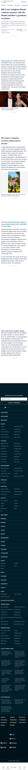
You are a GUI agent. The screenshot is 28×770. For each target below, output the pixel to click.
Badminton (3, 563)
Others (2, 568)
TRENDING (3, 518)
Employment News (18, 491)
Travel (15, 508)
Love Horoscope (4, 621)
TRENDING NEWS (5, 604)
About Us (3, 717)
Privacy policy (4, 719)
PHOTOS (3, 526)
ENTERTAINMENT (5, 465)
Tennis (15, 566)
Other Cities (17, 461)
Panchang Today (4, 624)
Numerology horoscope (19, 621)
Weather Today (13, 719)
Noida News (17, 456)
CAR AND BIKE (4, 553)
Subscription (4, 722)
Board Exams (17, 489)
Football (16, 563)
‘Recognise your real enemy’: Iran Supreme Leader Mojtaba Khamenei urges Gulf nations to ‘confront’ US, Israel (20, 663)
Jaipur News (17, 451)
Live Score (3, 429)
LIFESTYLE (3, 498)
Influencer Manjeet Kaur (19, 607)
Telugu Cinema (17, 635)
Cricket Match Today (19, 426)
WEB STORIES (4, 515)
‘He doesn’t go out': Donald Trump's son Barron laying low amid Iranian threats (6, 653)
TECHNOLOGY (4, 557)
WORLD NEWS (4, 416)
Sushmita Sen (17, 609)
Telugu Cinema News (5, 473)
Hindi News (16, 641)
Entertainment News (5, 638)
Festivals (16, 503)
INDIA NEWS (4, 420)
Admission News (4, 489)
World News (10, 5)
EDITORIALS (4, 549)
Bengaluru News (4, 443)
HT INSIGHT (4, 576)
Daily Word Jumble (5, 596)
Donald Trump (4, 614)
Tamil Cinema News (18, 470)
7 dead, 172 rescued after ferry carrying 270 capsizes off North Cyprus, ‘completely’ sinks (6, 672)
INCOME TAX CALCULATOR (7, 600)
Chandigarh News (5, 446)
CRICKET (3, 424)
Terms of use (22, 717)
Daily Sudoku (4, 594)
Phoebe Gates (5, 60)
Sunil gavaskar (17, 612)
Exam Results (4, 494)
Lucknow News (17, 454)
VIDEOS (3, 530)
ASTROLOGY (4, 480)
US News (3, 5)
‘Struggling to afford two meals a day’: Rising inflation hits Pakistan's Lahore (19, 671)
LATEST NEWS (4, 412)
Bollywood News (5, 468)
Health (2, 506)
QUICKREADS (4, 583)
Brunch (15, 500)
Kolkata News (4, 454)
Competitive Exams (5, 491)
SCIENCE (3, 541)
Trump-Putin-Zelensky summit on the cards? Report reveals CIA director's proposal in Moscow (20, 688)
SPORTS (3, 560)
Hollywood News (18, 468)
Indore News (4, 451)
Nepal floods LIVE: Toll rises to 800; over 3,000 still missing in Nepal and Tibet (20, 701)
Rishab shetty (17, 614)
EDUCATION (4, 486)
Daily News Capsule (6, 399)
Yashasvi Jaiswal (4, 434)
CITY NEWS (3, 441)
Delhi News (3, 448)
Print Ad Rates (13, 722)
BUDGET (3, 534)
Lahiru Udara (17, 437)
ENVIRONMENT (5, 537)
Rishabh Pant (17, 434)
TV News (16, 473)
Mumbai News (4, 456)
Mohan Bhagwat (4, 607)
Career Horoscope (18, 617)
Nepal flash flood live (19, 624)
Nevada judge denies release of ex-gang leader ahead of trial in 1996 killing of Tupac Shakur (14, 224)
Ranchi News (4, 461)
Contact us (12, 717)
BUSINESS (3, 522)
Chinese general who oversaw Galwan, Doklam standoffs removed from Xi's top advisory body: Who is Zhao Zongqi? (6, 688)
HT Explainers (17, 643)
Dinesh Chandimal (5, 437)
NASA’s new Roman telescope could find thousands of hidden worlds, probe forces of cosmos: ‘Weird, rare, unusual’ (20, 654)
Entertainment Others (19, 476)
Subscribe (23, 1)
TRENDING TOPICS (5, 627)
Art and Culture (4, 500)
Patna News (3, 459)
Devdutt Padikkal (5, 431)
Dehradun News (18, 446)
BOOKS (2, 572)
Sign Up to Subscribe (14, 402)
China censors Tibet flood (6, 609)
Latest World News (7, 648)
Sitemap (3, 725)
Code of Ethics (22, 722)
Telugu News (4, 641)
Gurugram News (18, 448)
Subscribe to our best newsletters (14, 395)
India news (17, 5)
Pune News (16, 459)
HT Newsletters (22, 719)
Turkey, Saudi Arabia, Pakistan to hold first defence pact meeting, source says (20, 680)
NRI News (3, 643)
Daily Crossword (18, 594)
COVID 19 (3, 587)
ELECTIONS (3, 580)
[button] (2, 2)
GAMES (2, 591)
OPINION (3, 545)
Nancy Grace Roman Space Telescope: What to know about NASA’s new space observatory (6, 663)
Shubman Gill (17, 429)
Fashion (2, 503)
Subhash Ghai (4, 612)
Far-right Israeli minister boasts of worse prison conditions (5, 680)
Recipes (16, 506)
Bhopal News (17, 443)
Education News (18, 494)
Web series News (5, 476)
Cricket (2, 426)
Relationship (3, 508)
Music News (3, 470)
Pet (1, 511)
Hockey (2, 566)
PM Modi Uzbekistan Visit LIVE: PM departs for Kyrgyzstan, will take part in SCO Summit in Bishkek (6, 709)
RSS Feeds (12, 725)
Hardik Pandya (17, 431)
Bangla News (17, 638)
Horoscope (3, 482)
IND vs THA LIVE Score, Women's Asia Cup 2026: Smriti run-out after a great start (6, 701)
